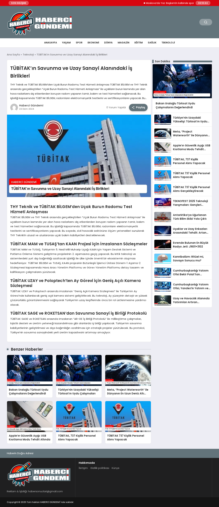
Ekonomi (93, 42)
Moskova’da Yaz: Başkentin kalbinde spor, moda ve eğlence (170, 3)
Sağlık (152, 42)
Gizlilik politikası (99, 468)
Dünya (108, 42)
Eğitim (138, 42)
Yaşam (66, 42)
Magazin (123, 42)
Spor (79, 42)
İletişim (83, 468)
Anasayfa (50, 42)
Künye (115, 468)
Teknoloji (168, 42)
